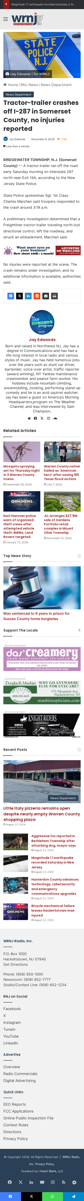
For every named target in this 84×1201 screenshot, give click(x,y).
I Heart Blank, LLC (51, 1171)
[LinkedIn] (28, 296)
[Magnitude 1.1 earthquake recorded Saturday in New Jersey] (15, 863)
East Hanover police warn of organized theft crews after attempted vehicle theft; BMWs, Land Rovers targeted (19, 526)
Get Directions (15, 964)
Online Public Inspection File (28, 1118)
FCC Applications (18, 1111)
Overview (11, 1067)
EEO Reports (14, 1104)
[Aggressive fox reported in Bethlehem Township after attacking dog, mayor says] (15, 842)
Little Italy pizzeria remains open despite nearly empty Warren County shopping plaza (41, 813)
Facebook (12, 1009)
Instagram (12, 1022)
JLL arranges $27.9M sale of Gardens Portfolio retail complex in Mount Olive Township (60, 524)
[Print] (54, 296)
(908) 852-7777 (37, 979)
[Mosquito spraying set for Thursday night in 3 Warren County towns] (21, 452)
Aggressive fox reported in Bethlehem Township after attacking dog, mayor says (53, 841)
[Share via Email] (45, 296)
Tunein (9, 1029)
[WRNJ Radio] (27, 19)
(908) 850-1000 (29, 974)
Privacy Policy (15, 1138)
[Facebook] (10, 296)
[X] (19, 296)
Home (12, 84)
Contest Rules (15, 1125)
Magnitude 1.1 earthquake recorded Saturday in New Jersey (52, 862)
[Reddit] (37, 296)
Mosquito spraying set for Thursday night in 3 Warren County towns (21, 472)
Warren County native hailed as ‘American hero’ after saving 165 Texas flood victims (62, 472)
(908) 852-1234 (52, 985)
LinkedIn (10, 1043)
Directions (12, 1132)
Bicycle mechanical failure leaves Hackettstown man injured (53, 911)
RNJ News (29, 84)
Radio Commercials (20, 1073)
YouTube (11, 1036)
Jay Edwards (17, 139)
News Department (56, 84)
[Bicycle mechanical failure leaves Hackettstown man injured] (15, 911)
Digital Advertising (19, 1080)
